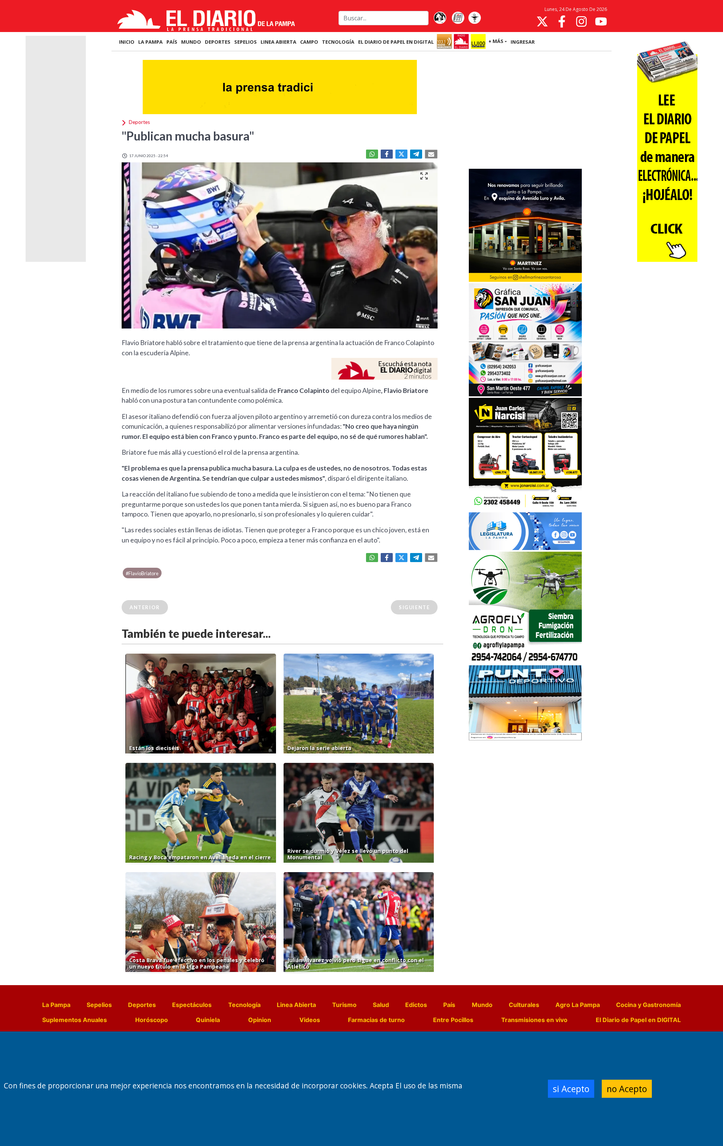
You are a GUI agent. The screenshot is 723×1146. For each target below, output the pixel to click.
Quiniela (208, 1020)
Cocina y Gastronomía (648, 1004)
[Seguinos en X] (542, 21)
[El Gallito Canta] (440, 18)
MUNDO (191, 41)
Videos (309, 1020)
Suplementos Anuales (74, 1020)
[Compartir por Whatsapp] (372, 154)
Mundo (482, 1004)
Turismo (344, 1004)
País (449, 1004)
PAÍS (171, 41)
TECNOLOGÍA (338, 41)
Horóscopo (151, 1020)
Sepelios (99, 1004)
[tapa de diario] (458, 18)
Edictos (416, 1004)
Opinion (259, 1020)
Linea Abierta (296, 1004)
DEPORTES (217, 41)
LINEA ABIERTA (278, 41)
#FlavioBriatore (142, 573)
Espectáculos (192, 1004)
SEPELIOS (245, 41)
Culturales (524, 1004)
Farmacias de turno (376, 1020)
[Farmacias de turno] (474, 18)
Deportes (142, 1004)
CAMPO (309, 41)
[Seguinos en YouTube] (601, 21)
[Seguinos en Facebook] (562, 21)
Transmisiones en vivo (534, 1020)
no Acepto (627, 1089)
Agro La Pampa (577, 1004)
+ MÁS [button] (495, 41)
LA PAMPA (150, 41)
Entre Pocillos (453, 1020)
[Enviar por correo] (431, 154)
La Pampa (56, 1004)
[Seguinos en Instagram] (581, 21)
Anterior (145, 607)
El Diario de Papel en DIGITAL (396, 41)
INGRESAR (523, 41)
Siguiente (414, 607)
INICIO (126, 41)
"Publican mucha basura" (188, 135)
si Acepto (571, 1089)
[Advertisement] (525, 110)
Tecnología (244, 1004)
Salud (381, 1004)
